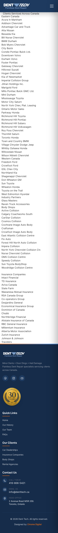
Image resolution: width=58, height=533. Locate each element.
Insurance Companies (12, 454)
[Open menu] (51, 6)
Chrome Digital (34, 524)
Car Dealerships (10, 450)
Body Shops (8, 459)
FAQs (4, 434)
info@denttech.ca (19, 491)
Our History (7, 425)
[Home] (17, 6)
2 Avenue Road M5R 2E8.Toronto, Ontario (21, 502)
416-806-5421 (17, 483)
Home (5, 420)
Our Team (7, 429)
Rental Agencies (10, 464)
